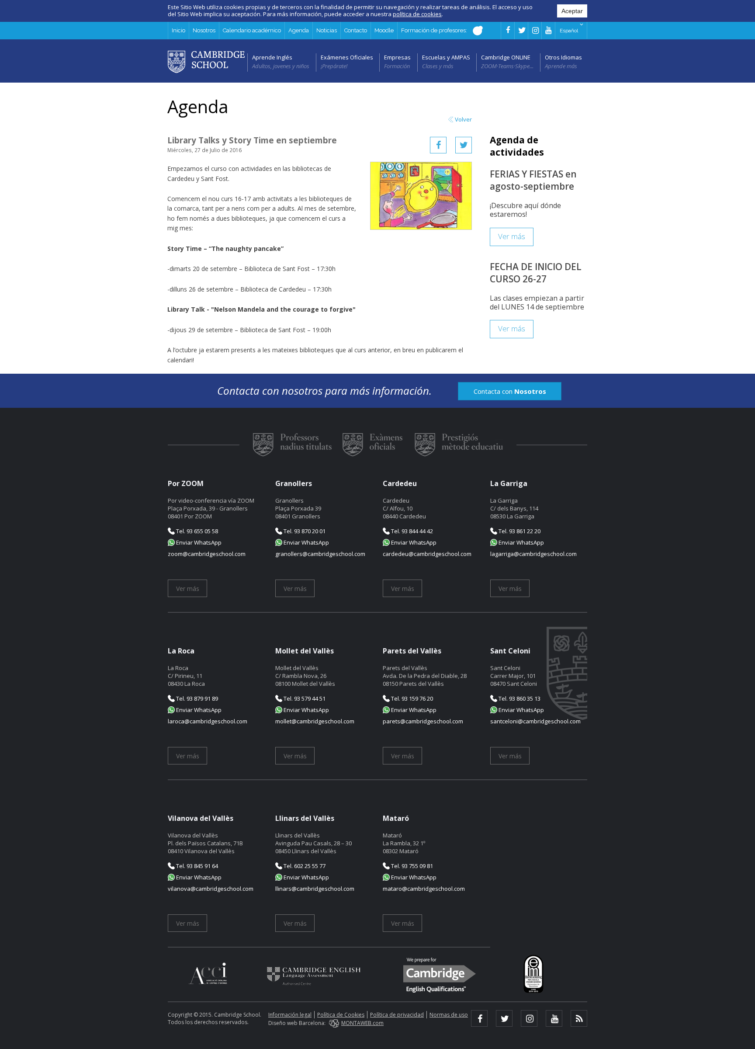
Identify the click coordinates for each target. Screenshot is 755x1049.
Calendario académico (252, 30)
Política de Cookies (340, 1014)
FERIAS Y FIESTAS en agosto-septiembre (533, 180)
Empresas (397, 57)
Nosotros (204, 30)
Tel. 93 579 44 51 (304, 698)
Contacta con (510, 391)
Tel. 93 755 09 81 (411, 866)
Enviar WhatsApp (198, 542)
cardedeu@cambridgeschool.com (427, 554)
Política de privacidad (397, 1014)
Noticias (326, 30)
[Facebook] (438, 145)
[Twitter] (463, 145)
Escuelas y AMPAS (446, 57)
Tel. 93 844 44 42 (411, 531)
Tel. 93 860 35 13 (518, 698)
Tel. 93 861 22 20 (518, 531)
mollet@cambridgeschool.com (314, 721)
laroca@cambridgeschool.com (207, 721)
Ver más (511, 236)
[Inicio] (206, 61)
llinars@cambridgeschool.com (314, 889)
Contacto (355, 30)
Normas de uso (448, 1014)
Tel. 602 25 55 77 (304, 866)
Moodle (384, 30)
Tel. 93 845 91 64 (196, 866)
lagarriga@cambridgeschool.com (533, 554)
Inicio (178, 30)
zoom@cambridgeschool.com (207, 554)
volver (463, 119)
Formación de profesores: (434, 30)
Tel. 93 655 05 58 (196, 531)
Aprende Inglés (272, 57)
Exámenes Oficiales (347, 57)
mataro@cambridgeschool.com (424, 889)
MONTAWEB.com (362, 1023)
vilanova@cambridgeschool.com (210, 889)
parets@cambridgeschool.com (423, 721)
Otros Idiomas (563, 57)
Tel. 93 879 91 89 (196, 698)
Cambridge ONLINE (505, 57)
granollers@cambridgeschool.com (320, 554)
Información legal (290, 1014)
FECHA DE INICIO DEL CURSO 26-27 (536, 273)
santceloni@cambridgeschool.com (535, 721)
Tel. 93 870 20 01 (304, 531)
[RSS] (579, 1018)
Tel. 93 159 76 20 (411, 698)
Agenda (298, 30)
